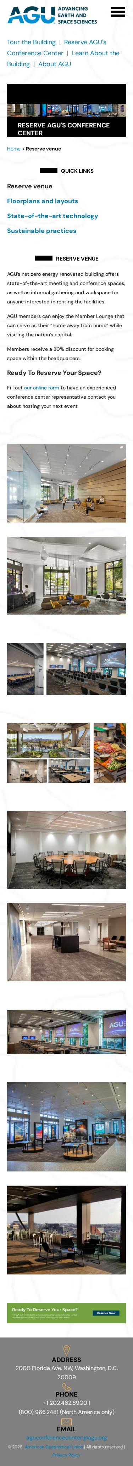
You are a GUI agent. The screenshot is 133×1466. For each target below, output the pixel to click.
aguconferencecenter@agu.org (66, 1437)
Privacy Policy (66, 1455)
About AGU (54, 64)
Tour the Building (31, 42)
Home (14, 149)
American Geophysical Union (54, 1447)
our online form (41, 387)
